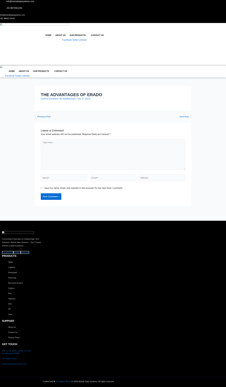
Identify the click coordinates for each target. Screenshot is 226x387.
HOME (48, 35)
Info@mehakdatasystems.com (14, 364)
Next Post (185, 117)
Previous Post (42, 117)
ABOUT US (60, 35)
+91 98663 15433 (9, 359)
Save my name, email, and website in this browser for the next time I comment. (83, 188)
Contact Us (97, 35)
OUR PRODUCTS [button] (78, 35)
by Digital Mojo (63, 381)
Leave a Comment (49, 99)
